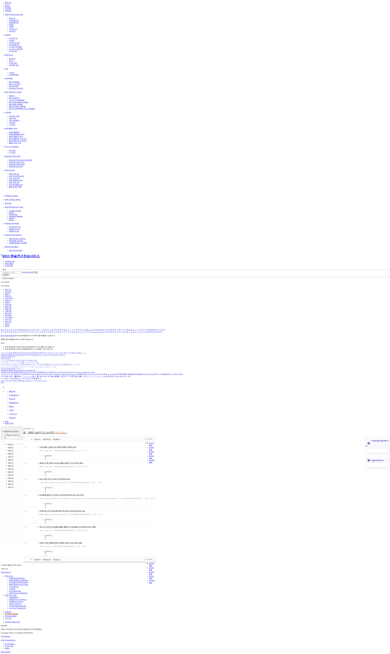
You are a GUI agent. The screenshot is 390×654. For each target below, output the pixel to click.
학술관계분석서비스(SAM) (18, 585)
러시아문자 (9, 317)
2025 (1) (11, 444)
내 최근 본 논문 (14, 42)
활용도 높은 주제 (15, 143)
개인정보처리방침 (11, 614)
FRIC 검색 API (14, 182)
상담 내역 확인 (14, 120)
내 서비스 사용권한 (16, 49)
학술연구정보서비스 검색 (14, 14)
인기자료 (12, 152)
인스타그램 (9, 646)
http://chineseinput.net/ (8, 335)
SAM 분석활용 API (15, 185)
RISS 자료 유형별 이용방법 (18, 102)
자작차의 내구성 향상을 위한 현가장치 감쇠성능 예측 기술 (62, 511)
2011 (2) (10, 487)
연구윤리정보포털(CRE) (17, 606)
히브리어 (8, 304)
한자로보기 (56, 439)
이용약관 (8, 612)
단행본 (11, 27)
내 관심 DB (13, 51)
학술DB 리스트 (14, 229)
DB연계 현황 (13, 86)
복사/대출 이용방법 (16, 104)
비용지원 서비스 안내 (16, 162)
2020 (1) (11, 460)
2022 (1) (11, 453)
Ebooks (11, 212)
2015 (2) (11, 475)
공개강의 (12, 31)
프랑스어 (8, 300)
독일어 (7, 302)
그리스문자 (9, 298)
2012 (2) (11, 484)
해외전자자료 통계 (11, 247)
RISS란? (12, 96)
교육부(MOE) (13, 597)
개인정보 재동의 (11, 616)
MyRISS (8, 7)
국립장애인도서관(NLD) (17, 599)
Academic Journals (15, 211)
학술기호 (8, 309)
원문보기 (49, 455)
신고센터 (12, 125)
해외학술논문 (14, 22)
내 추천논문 (13, 38)
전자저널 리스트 (15, 227)
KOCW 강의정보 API (16, 176)
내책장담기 (46, 439)
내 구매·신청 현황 (15, 47)
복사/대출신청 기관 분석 (17, 141)
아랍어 (7, 326)
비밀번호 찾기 (14, 65)
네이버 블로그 (10, 644)
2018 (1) (11, 466)
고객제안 (12, 122)
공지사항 (8, 203)
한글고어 (8, 296)
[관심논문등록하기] (32, 429)
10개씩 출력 (148, 439)
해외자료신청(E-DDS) (13, 156)
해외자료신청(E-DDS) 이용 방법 (20, 160)
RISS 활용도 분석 (11, 128)
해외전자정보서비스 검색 (14, 207)
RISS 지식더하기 (15, 84)
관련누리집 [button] (9, 576)
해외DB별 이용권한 (16, 241)
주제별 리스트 (14, 231)
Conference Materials (16, 216)
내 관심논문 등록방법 (16, 100)
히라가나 (8, 290)
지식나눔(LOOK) (15, 591)
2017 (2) (11, 469)
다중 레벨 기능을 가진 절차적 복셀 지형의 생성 (57, 447)
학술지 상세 (9, 423)
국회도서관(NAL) (15, 604)
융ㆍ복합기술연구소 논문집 (45, 432)
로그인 (7, 5)
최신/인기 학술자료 (12, 147)
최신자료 (12, 150)
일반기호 (8, 322)
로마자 (7, 324)
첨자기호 (8, 313)
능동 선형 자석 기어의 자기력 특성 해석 (54, 479)
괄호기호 (8, 307)
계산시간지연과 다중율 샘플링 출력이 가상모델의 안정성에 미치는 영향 (67, 527)
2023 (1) (11, 450)
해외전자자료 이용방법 (17, 106)
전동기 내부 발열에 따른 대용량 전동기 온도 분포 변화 (60, 543)
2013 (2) (11, 481)
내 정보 (11, 72)
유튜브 (7, 648)
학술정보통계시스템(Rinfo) (18, 580)
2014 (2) (11, 478)
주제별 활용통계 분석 (16, 134)
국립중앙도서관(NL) (16, 602)
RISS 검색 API (14, 174)
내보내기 (37, 439)
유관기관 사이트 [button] (11, 595)
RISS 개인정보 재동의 (13, 199)
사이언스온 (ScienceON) (17, 608)
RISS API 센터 (10, 170)
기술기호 (8, 311)
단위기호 (8, 319)
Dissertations (13, 214)
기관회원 (12, 589)
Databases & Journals (12, 223)
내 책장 (11, 40)
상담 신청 (12, 118)
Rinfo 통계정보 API (16, 180)
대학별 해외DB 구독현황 (18, 243)
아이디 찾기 (13, 63)
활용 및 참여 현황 (15, 187)
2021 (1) (11, 456)
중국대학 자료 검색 (16, 166)
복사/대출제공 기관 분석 (17, 139)
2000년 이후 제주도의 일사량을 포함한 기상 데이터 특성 (61, 463)
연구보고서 (13, 29)
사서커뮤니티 (14, 587)
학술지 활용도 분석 (16, 136)
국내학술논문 (14, 20)
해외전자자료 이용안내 (13, 235)
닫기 (2, 382)
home (6, 421)
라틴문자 (8, 315)
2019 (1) (11, 463)
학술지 (11, 25)
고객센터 (8, 9)
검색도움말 (9, 264)
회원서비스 (9, 55)
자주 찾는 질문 (14, 116)
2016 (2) (11, 472)
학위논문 (12, 18)
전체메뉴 (8, 11)
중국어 (7, 294)
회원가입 (8, 2)
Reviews (12, 218)
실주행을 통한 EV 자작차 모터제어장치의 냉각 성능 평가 (61, 495)
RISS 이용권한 (14, 98)
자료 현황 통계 (14, 132)
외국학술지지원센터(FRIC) (18, 582)
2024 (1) (11, 447)
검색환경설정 (14, 75)
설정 (6, 69)
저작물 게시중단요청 (12, 622)
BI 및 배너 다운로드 (16, 88)
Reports (11, 220)
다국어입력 (9, 266)
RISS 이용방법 (14, 82)
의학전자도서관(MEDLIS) (18, 593)
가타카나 (8, 292)
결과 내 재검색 (8, 278)
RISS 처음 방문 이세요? (13, 92)
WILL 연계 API (14, 178)
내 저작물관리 (14, 45)
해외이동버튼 (6, 652)
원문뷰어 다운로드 (11, 196)
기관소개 (8, 618)
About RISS (9, 78)
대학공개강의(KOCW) (17, 578)
